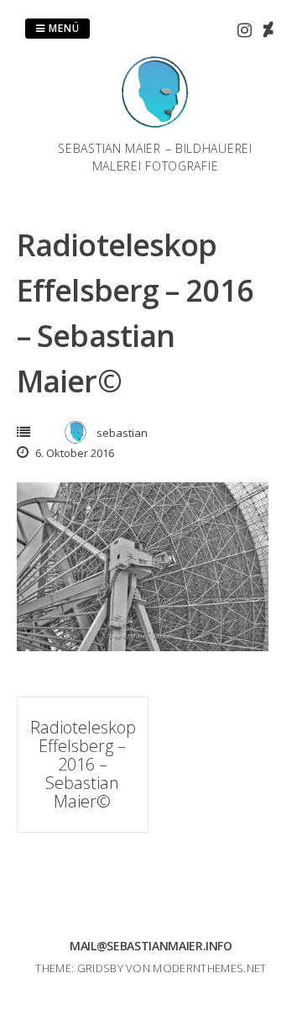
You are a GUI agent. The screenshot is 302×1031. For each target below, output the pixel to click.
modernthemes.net (209, 968)
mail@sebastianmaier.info (151, 946)
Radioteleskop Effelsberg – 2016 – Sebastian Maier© (83, 764)
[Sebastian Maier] (155, 129)
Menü (62, 28)
